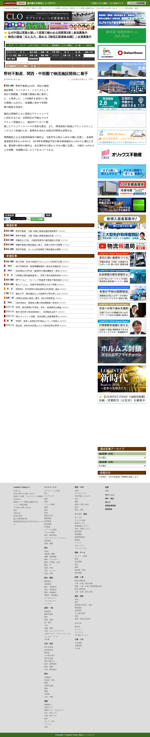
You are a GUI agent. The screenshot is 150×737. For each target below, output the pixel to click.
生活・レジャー (50, 570)
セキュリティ (80, 545)
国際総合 (47, 704)
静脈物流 (47, 518)
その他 (77, 648)
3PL (45, 493)
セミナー (78, 629)
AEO (76, 599)
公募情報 (78, 645)
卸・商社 (47, 622)
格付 (76, 602)
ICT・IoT (78, 517)
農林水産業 (48, 614)
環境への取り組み (82, 504)
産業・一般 (44, 52)
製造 (46, 616)
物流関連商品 (80, 537)
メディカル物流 (50, 529)
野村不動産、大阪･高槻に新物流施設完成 (35, 235)
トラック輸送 (67, 45)
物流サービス (80, 523)
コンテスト (79, 632)
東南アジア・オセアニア (54, 710)
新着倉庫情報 (33, 59)
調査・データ (22, 55)
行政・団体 (55, 52)
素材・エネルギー (51, 559)
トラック (78, 542)
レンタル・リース (51, 636)
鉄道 (46, 512)
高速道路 (44, 59)
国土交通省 (48, 647)
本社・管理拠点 (50, 589)
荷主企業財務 (80, 589)
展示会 (77, 626)
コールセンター (50, 600)
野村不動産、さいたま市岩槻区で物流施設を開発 (38, 249)
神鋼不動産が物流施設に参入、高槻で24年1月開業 (39, 244)
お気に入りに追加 (99, 3)
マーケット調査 (81, 556)
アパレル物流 (49, 532)
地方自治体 (48, 658)
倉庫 (46, 498)
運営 (15, 510)
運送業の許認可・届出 (83, 604)
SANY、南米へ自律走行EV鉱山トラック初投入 (37, 320)
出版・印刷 (48, 573)
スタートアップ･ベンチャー (55, 537)
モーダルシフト (81, 493)
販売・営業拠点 (50, 586)
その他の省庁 (49, 655)
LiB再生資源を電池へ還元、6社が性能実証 (35, 298)
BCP (76, 507)
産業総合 (47, 611)
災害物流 (47, 521)
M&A (89, 45)
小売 (46, 625)
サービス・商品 (11, 55)
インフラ (47, 603)
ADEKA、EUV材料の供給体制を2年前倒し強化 (37, 288)
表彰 (76, 616)
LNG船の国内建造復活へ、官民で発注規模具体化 (38, 275)
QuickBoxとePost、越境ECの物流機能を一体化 (38, 270)
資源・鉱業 (48, 619)
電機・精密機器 (50, 556)
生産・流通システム (83, 528)
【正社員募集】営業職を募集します (123, 476)
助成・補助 (48, 666)
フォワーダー (49, 496)
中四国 (47, 694)
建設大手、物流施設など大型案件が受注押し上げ (38, 293)
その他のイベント (82, 635)
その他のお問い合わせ (22, 507)
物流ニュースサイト (87, 734)
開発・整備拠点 (50, 592)
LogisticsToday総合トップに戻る (17, 8)
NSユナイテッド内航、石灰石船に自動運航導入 (38, 316)
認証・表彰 (44, 55)
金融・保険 (48, 628)
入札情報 (78, 642)
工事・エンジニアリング (54, 630)
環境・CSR (89, 52)
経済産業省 (48, 649)
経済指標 (78, 561)
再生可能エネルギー (83, 496)
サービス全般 (80, 520)
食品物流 (47, 524)
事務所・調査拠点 (51, 595)
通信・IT (47, 565)
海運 (46, 507)
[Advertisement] (73, 102)
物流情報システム (82, 525)
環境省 (47, 652)
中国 (78, 45)
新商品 (77, 539)
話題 (78, 55)
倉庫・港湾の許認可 (83, 618)
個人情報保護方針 (20, 518)
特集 (33, 66)
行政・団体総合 (50, 669)
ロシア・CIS (49, 721)
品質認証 (78, 610)
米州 (46, 727)
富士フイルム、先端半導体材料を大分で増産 (36, 284)
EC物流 (47, 526)
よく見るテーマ (116, 3)
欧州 (46, 718)
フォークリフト (81, 548)
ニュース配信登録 (20, 504)
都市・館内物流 (50, 535)
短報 (107, 490)
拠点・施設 (33, 52)
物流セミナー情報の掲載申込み (82, 8)
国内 (67, 52)
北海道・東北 (49, 680)
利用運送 (47, 540)
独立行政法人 (49, 661)
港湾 (46, 501)
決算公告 (17, 513)
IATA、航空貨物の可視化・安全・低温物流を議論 (38, 307)
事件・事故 (11, 59)
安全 (76, 498)
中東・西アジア (50, 715)
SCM (46, 551)
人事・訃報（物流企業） (84, 583)
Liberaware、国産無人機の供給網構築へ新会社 (37, 302)
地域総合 (47, 677)
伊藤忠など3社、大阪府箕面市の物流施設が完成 (38, 240)
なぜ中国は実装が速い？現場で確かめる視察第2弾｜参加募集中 (47, 32)
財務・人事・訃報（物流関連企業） (89, 586)
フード (22, 45)
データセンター (50, 598)
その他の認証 (80, 613)
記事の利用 (17, 515)
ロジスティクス (11, 52)
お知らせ (17, 490)
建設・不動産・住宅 (52, 562)
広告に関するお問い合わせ (106, 8)
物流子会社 (48, 515)
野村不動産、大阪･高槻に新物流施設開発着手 (37, 230)
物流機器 (78, 534)
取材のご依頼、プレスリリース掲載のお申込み (49, 8)
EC (11, 45)
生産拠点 (47, 584)
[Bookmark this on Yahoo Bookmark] (28, 219)
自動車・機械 (49, 553)
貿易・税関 (48, 543)
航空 (46, 510)
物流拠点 (55, 45)
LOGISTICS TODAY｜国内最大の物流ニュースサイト (14, 3)
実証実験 (78, 572)
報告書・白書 (80, 570)
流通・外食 (48, 567)
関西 (46, 691)
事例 (76, 558)
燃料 (76, 501)
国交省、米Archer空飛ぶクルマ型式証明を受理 (37, 325)
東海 (46, 688)
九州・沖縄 (48, 696)
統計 (76, 564)
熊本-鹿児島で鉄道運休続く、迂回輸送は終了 (36, 311)
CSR (77, 490)
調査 (76, 567)
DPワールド (89, 55)
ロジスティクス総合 (52, 490)
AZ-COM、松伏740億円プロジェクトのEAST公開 (39, 261)
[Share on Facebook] (5, 219)
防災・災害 (79, 509)
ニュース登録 (37, 219)
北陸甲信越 (48, 685)
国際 (78, 52)
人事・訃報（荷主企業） (84, 591)
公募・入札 (67, 55)
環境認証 (78, 607)
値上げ (22, 59)
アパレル (44, 45)
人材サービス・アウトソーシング (57, 633)
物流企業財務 (80, 580)
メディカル (33, 45)
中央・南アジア (50, 713)
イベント (55, 55)
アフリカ (47, 724)
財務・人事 (33, 55)
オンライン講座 (22, 66)
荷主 (22, 52)
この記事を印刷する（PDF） (82, 79)
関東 (46, 682)
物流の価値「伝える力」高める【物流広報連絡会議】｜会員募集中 (50, 37)
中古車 (47, 639)
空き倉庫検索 (11, 66)
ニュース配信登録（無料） (129, 8)
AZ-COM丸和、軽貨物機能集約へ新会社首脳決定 (38, 266)
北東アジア (48, 707)
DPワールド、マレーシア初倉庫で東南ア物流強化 (39, 279)
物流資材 (78, 531)
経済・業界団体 (50, 663)
